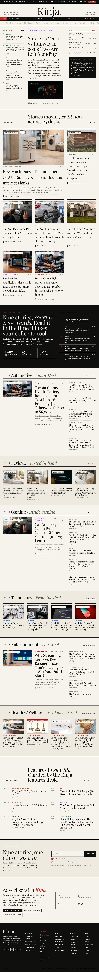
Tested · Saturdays (59, 862)
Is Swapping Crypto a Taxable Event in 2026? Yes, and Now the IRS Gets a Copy (14, 37)
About (44, 968)
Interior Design (59, 950)
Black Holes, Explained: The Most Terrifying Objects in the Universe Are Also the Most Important (77, 823)
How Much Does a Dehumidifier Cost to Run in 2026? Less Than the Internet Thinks (32, 177)
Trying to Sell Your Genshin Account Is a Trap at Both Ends (82, 551)
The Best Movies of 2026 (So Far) (81, 695)
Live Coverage (61, 1)
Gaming (27, 950)
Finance (72, 933)
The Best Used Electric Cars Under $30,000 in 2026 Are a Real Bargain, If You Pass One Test (81, 428)
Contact (50, 968)
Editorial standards (32, 910)
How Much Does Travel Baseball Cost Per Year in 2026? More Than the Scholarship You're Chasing (14, 74)
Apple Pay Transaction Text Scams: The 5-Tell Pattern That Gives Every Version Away (85, 626)
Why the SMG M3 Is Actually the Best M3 (29, 793)
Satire (87, 953)
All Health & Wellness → (88, 713)
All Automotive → (90, 376)
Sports (87, 936)
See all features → (90, 781)
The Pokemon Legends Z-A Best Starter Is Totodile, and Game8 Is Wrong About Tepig (82, 579)
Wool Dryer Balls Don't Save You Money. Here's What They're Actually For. (13, 491)
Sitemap (93, 968)
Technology (28, 933)
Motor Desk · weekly (76, 859)
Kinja (49, 11)
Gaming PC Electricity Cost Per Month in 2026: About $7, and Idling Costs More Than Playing (82, 538)
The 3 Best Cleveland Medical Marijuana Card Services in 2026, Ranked (37, 739)
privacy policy (88, 865)
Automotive (89, 944)
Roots (87, 950)
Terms (72, 968)
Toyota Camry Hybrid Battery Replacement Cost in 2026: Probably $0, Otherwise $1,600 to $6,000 (49, 286)
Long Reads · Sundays (77, 862)
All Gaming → (92, 512)
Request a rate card (12, 910)
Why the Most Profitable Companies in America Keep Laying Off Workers (27, 822)
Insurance (73, 939)
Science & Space (30, 944)
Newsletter (72, 1)
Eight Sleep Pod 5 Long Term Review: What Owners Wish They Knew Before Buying (85, 491)
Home (57, 933)
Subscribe (92, 10)
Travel (42, 949)
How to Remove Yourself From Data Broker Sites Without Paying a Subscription (37, 626)
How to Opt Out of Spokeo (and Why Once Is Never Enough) (13, 625)
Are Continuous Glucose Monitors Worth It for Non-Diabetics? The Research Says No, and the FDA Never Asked (85, 742)
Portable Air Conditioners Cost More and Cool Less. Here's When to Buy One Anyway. (37, 492)
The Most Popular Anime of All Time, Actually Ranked (77, 807)
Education (43, 952)
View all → (93, 122)
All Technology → (90, 598)
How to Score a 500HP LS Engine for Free (29, 807)
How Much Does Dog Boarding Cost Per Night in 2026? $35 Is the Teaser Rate (14, 86)
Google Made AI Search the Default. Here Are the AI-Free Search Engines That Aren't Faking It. (61, 626)
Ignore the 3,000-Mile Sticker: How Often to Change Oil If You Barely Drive (82, 400)
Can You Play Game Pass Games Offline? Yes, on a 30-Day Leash (17, 233)
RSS (20, 949)
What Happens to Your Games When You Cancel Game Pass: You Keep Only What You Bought (82, 565)
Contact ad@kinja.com (13, 915)
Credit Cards (74, 936)
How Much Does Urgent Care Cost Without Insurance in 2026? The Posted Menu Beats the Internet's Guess (14, 61)
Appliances (58, 947)
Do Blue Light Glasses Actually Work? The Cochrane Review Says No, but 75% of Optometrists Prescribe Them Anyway (61, 743)
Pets (41, 955)
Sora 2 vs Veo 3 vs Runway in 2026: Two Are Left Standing (43, 46)
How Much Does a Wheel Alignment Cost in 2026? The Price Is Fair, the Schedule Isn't (82, 387)
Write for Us (58, 968)
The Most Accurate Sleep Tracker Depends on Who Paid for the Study (61, 490)
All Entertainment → (89, 645)
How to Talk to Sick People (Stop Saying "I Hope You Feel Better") (78, 793)
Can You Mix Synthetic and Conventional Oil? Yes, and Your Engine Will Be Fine (80, 413)
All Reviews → (91, 464)
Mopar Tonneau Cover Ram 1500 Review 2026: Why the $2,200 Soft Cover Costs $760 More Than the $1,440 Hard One (82, 443)
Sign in (84, 10)
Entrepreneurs (74, 950)
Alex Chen (34, 103)
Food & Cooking (45, 941)
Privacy (66, 968)
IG (8, 949)
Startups (73, 953)
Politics (87, 933)
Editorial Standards (83, 968)
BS (16, 949)
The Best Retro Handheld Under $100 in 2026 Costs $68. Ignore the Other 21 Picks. (82, 523)
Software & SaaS (30, 941)
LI (12, 949)
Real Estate (58, 936)
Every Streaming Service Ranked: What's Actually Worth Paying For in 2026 (82, 671)
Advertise (92, 1)
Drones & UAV (29, 947)
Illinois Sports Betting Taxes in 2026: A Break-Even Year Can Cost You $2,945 (15, 49)
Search (82, 1)
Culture (42, 938)
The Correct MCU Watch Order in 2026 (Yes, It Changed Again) (82, 684)
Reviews (87, 947)
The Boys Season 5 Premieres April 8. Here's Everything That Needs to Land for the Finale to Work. (82, 657)
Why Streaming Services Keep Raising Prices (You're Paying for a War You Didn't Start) (49, 665)
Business (73, 947)
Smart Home (59, 944)
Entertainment (44, 935)
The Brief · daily (59, 859)
